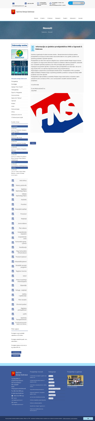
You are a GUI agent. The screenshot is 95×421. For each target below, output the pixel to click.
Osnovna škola (15, 95)
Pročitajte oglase (16, 352)
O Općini (42, 18)
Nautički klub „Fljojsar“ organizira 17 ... (38, 406)
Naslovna (44, 32)
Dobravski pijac (15, 109)
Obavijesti (57, 18)
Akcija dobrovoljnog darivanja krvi (37, 389)
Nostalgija (14, 84)
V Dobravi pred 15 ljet (17, 117)
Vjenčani (13, 100)
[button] (70, 418)
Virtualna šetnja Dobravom (19, 78)
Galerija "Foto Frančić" (17, 87)
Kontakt (81, 18)
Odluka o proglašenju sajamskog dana (38, 400)
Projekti (65, 18)
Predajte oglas (16, 355)
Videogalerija (14, 89)
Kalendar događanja (54, 388)
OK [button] (88, 418)
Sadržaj (82, 3)
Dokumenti (72, 18)
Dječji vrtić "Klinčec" (16, 98)
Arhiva (13, 112)
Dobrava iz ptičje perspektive (36, 403)
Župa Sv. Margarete (16, 92)
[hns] (56, 93)
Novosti (36, 18)
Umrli (12, 106)
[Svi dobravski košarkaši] (75, 380)
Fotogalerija (14, 81)
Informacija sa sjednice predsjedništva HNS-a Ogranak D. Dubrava (58, 48)
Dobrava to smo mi (16, 114)
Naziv (70, 3)
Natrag (33, 143)
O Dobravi (49, 18)
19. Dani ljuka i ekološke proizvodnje (37, 397)
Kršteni (13, 103)
